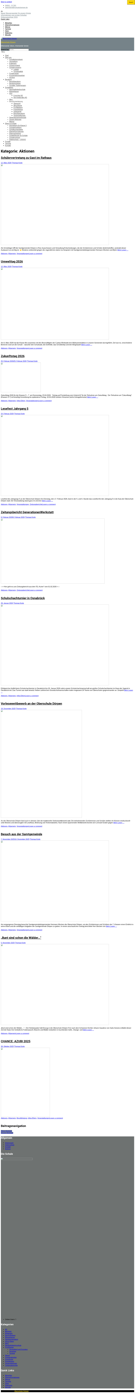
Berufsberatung (15, 81)
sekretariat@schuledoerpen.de (16, 8)
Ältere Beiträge (6, 1131)
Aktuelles (8, 23)
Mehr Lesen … (122, 250)
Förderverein (14, 73)
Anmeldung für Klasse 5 (18, 126)
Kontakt (8, 146)
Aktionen (4, 253)
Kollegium (13, 63)
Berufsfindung (22, 1118)
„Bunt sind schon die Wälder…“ (21, 937)
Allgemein (12, 253)
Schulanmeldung (15, 128)
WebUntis (8, 33)
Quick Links (5, 19)
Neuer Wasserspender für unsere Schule (16, 13)
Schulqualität (18, 71)
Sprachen (12, 1351)
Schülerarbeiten (11, 1357)
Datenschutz (9, 1145)
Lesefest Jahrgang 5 (14, 408)
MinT (11, 99)
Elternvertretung (15, 134)
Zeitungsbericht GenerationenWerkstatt (27, 512)
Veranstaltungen (19, 115)
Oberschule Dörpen (8, 42)
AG (6, 1329)
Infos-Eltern (21, 401)
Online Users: (10, 1319)
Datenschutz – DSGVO (17, 140)
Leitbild (16, 69)
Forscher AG (18, 95)
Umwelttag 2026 (12, 261)
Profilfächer (9, 1347)
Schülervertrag (14, 138)
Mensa (7, 27)
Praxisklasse (18, 109)
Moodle (8, 35)
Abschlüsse (18, 105)
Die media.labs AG (20, 97)
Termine (8, 29)
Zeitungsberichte (36, 504)
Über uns (8, 57)
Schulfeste (9, 1359)
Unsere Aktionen (15, 119)
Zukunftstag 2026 (13, 356)
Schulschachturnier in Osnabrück (23, 598)
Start (7, 55)
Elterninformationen (12, 25)
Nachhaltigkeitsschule (17, 89)
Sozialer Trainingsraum (17, 85)
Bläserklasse (14, 91)
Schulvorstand (14, 65)
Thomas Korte (17, 163)
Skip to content (6, 2)
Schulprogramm (15, 67)
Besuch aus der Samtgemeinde (21, 834)
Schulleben (9, 87)
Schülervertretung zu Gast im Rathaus (26, 157)
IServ (7, 31)
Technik (12, 1353)
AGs (10, 93)
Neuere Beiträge (7, 1133)
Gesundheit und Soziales (18, 1349)
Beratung (8, 79)
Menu (3, 52)
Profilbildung (18, 107)
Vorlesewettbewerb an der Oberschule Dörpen (31, 703)
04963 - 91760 (10, 6)
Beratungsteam (15, 83)
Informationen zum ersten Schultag (14, 15)
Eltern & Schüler (11, 123)
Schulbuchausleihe (16, 130)
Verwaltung (13, 61)
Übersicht (17, 103)
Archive (12, 77)
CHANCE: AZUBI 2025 (15, 1041)
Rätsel (7, 1355)
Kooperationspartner (17, 75)
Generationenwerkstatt (17, 117)
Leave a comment (35, 253)
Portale (7, 142)
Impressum (9, 1143)
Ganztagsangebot (11, 1339)
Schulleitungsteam (16, 59)
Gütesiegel (17, 111)
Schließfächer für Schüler (18, 136)
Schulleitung (9, 1361)
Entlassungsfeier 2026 (9, 17)
